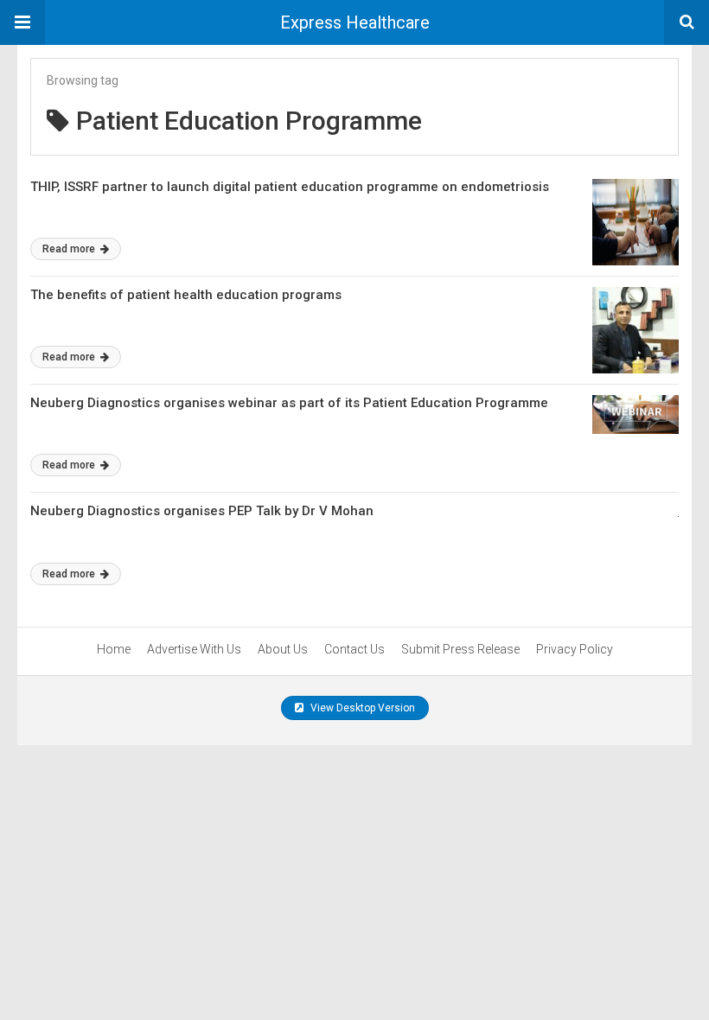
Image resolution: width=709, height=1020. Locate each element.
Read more (70, 249)
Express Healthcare (355, 22)
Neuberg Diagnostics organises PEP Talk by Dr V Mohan (202, 511)
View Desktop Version (361, 708)
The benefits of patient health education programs (186, 295)
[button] (22, 22)
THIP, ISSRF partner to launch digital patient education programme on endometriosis (289, 186)
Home (114, 649)
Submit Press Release (460, 649)
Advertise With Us (194, 649)
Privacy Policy (574, 649)
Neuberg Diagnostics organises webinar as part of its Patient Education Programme (289, 403)
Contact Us (354, 649)
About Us (283, 649)
